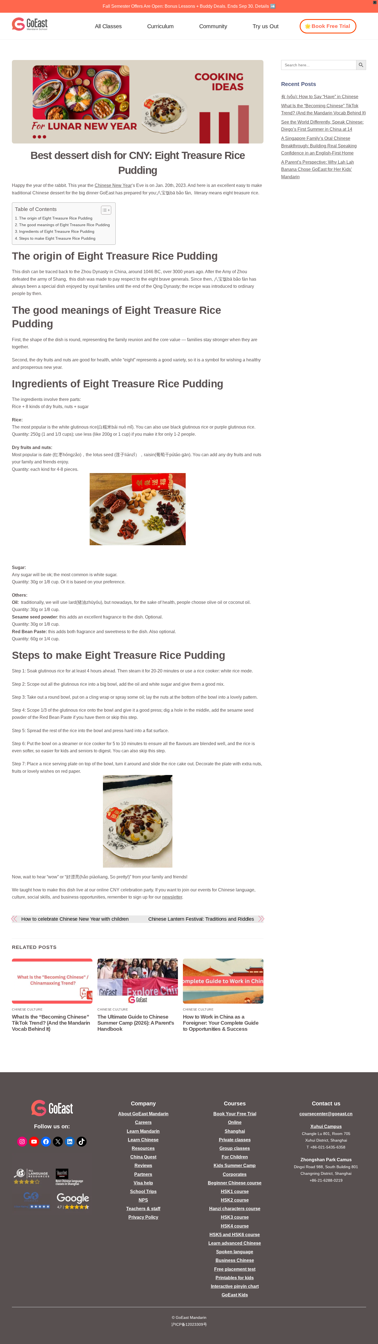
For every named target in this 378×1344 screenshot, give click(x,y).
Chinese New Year (113, 185)
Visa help (143, 1183)
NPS (143, 1200)
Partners (143, 1174)
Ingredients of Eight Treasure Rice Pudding (56, 231)
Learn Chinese (143, 1139)
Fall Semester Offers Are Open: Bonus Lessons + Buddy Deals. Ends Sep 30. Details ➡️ (189, 6)
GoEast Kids (235, 1295)
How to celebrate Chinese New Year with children (75, 919)
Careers (143, 1122)
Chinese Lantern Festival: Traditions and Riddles (201, 919)
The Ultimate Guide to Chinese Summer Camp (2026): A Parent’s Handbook (135, 1023)
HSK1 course (235, 1191)
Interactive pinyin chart (235, 1286)
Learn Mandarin (143, 1131)
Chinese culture (27, 1009)
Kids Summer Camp (235, 1165)
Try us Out (266, 26)
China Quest (143, 1157)
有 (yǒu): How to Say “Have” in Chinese (319, 96)
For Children (235, 1157)
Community (213, 26)
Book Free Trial (331, 26)
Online (235, 1122)
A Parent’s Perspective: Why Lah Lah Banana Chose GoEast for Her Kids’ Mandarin (317, 169)
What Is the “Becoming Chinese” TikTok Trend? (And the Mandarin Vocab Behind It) (51, 1023)
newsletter (172, 897)
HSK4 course (235, 1226)
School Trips (143, 1191)
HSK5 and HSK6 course (234, 1234)
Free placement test (234, 1269)
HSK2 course (235, 1200)
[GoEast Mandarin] (30, 24)
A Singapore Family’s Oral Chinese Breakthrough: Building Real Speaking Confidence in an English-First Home (319, 145)
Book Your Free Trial (234, 1113)
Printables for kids (235, 1277)
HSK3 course (235, 1217)
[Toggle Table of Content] (103, 210)
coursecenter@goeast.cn (326, 1113)
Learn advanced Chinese (234, 1243)
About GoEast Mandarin (143, 1113)
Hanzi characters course (234, 1208)
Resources (143, 1148)
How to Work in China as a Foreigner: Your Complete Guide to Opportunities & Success (220, 1023)
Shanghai (235, 1131)
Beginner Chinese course (235, 1183)
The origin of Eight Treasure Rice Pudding (55, 218)
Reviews (143, 1165)
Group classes (234, 1148)
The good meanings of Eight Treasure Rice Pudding (64, 225)
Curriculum (160, 26)
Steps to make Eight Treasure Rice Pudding (57, 238)
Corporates (235, 1174)
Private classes (235, 1139)
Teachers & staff (143, 1208)
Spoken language (234, 1251)
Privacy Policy (143, 1217)
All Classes (108, 26)
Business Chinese (235, 1260)
